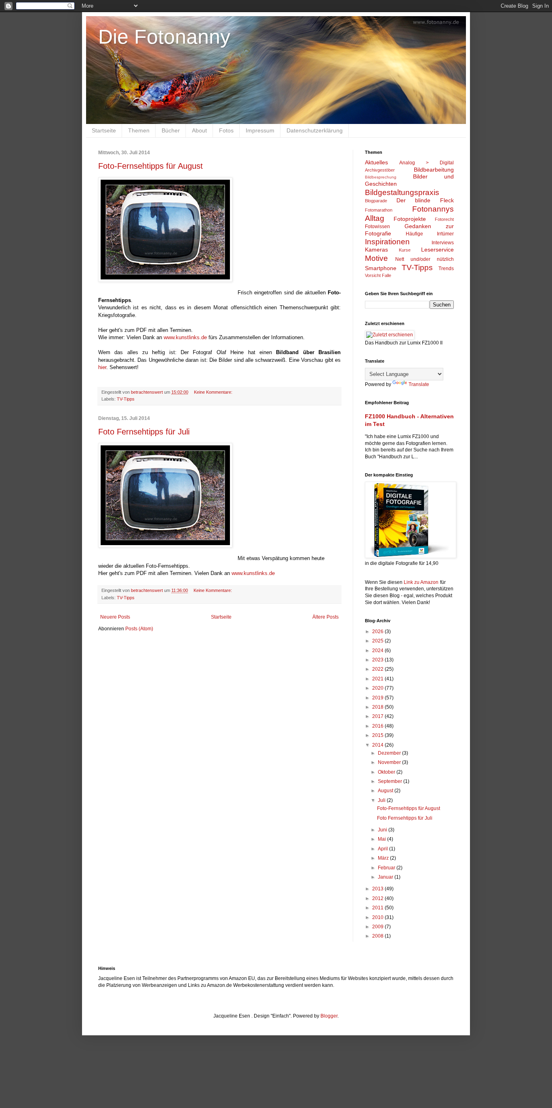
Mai (382, 839)
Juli (382, 800)
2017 (378, 716)
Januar (386, 877)
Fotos (226, 130)
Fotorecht (444, 219)
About (199, 130)
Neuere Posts (115, 617)
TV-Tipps (126, 399)
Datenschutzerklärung (315, 130)
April (383, 849)
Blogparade (376, 200)
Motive (376, 258)
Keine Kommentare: (214, 392)
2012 (378, 898)
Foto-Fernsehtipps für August (150, 166)
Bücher (171, 130)
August (386, 790)
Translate (419, 384)
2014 (378, 745)
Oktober (387, 772)
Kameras (376, 249)
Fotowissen (377, 226)
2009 (378, 927)
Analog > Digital (426, 163)
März (384, 858)
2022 (378, 669)
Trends (446, 268)
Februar (387, 868)
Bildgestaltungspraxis (402, 192)
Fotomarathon (378, 210)
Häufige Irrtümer (430, 234)
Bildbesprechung (380, 177)
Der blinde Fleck (425, 200)
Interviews (443, 243)
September (390, 781)
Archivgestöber (380, 170)
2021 (378, 679)
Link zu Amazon (421, 582)
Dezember (390, 753)
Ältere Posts (325, 617)
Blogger (328, 1016)
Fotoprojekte (410, 219)
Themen (139, 130)
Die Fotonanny (164, 36)
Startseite (104, 130)
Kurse (405, 250)
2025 (378, 641)
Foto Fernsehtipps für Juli (144, 431)
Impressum (260, 130)
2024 (378, 650)
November (390, 762)
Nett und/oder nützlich (424, 259)
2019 (378, 698)
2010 (378, 917)
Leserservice (437, 249)
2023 (378, 660)
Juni (383, 830)
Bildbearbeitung (434, 169)
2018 (378, 707)
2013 (378, 889)
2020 (378, 688)
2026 (378, 631)
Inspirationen (387, 241)
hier (102, 367)
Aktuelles (376, 162)
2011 (378, 908)
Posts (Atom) (139, 629)
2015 (378, 735)
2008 (378, 936)
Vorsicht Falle (378, 275)
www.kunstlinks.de (185, 337)
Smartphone (380, 268)
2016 (378, 726)
